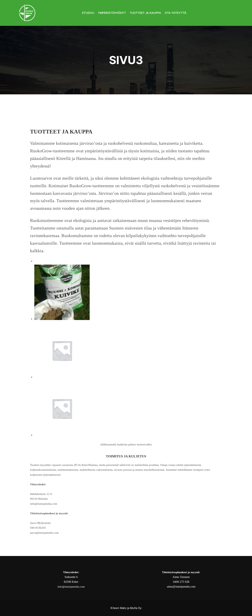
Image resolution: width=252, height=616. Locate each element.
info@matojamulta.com (71, 586)
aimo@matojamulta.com (181, 586)
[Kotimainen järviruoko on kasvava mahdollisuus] (27, 13)
